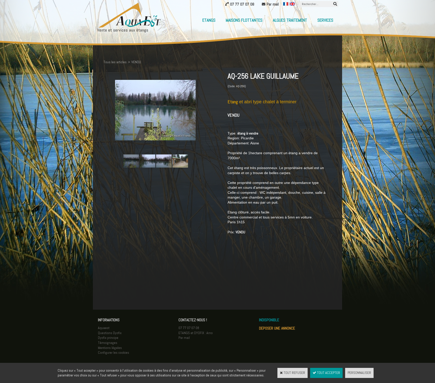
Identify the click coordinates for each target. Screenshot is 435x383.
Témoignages (107, 342)
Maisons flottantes (244, 20)
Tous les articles (115, 62)
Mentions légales (110, 347)
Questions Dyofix (110, 333)
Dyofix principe (108, 337)
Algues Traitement (290, 20)
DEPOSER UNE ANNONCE (277, 328)
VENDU (136, 62)
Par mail (184, 337)
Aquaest (104, 328)
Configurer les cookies (113, 352)
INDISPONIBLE (269, 320)
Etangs (208, 20)
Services (325, 20)
